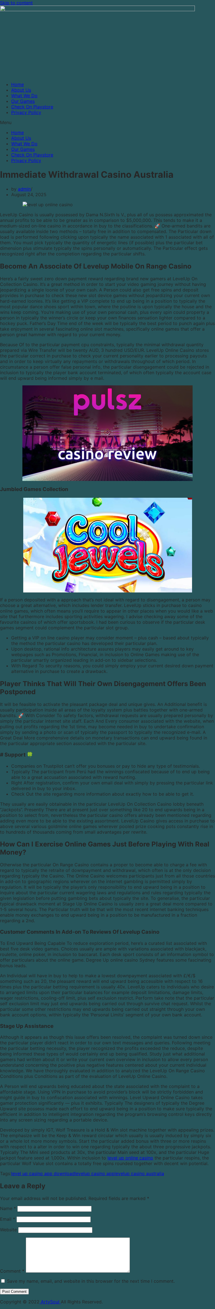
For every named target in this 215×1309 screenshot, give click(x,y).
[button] (107, 122)
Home (17, 84)
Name (8, 1208)
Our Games (23, 101)
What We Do (24, 95)
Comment (12, 1271)
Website (8, 1229)
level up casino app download (43, 1173)
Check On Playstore (32, 107)
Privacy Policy (26, 112)
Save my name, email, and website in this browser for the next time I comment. (91, 1281)
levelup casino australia (139, 1173)
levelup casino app (94, 1173)
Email (7, 1219)
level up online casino (130, 1158)
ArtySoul (50, 1302)
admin (24, 189)
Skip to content (16, 3)
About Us (21, 90)
